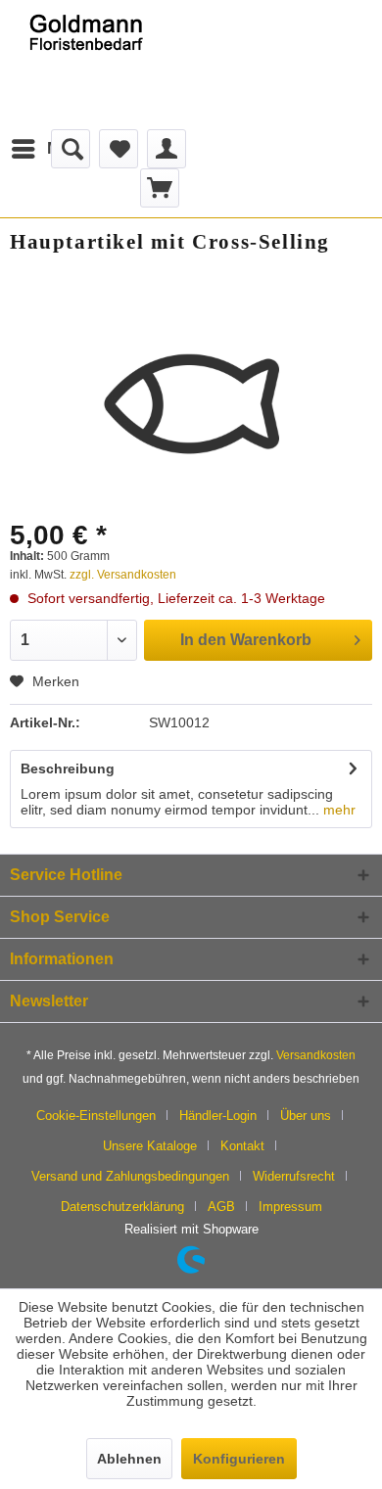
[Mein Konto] (166, 148)
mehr (337, 809)
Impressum (290, 1206)
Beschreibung (68, 768)
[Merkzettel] (118, 148)
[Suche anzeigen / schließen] (70, 148)
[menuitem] (49, 148)
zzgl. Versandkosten (123, 575)
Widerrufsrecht (294, 1176)
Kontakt (242, 1146)
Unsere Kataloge (150, 1146)
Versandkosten (316, 1055)
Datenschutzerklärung (122, 1206)
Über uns (305, 1115)
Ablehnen (129, 1458)
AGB (221, 1206)
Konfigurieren (239, 1458)
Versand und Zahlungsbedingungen (130, 1176)
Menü (68, 148)
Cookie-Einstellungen (96, 1115)
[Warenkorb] (159, 188)
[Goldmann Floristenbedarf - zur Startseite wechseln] (95, 64)
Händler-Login (218, 1115)
